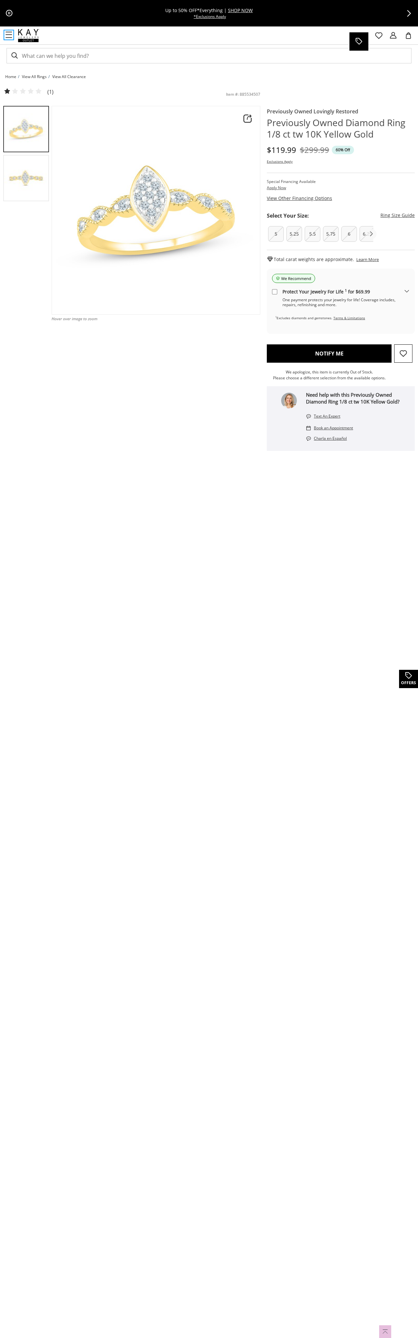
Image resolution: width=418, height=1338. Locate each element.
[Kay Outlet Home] (29, 35)
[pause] (9, 13)
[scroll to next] (371, 234)
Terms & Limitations (349, 318)
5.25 (294, 234)
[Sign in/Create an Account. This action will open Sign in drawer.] (393, 36)
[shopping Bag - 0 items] (411, 38)
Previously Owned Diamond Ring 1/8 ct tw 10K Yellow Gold (336, 128)
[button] (409, 13)
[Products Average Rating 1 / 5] (22, 91)
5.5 (312, 234)
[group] (26, 129)
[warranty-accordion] (407, 291)
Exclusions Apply (280, 161)
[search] (14, 55)
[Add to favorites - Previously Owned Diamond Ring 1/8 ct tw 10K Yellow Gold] (403, 353)
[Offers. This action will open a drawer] (358, 41)
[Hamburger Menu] (9, 35)
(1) (50, 92)
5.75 (330, 234)
